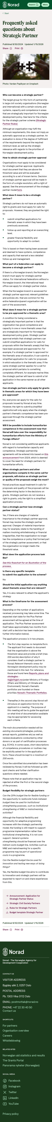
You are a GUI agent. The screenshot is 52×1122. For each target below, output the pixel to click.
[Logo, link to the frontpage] (11, 5)
